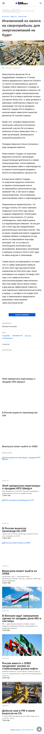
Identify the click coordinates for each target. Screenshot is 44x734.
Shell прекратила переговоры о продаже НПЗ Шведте (21, 487)
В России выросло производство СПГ (14, 529)
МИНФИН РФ (17, 336)
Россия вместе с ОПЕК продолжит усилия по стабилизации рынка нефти (20, 666)
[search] (40, 3)
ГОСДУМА (6, 336)
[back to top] (39, 729)
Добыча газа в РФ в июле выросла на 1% (18, 712)
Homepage (5, 9)
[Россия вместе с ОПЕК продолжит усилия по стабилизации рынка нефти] (22, 645)
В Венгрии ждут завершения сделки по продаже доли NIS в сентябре (21, 618)
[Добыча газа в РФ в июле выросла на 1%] (22, 692)
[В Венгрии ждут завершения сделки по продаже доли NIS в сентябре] (22, 597)
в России (5, 16)
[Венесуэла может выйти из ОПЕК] (22, 432)
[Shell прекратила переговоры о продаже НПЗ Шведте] (22, 364)
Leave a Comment (22, 315)
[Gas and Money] (22, 3)
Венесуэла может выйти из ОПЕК (19, 446)
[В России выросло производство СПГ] (22, 398)
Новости (13, 16)
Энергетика (16, 9)
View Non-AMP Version (28, 729)
